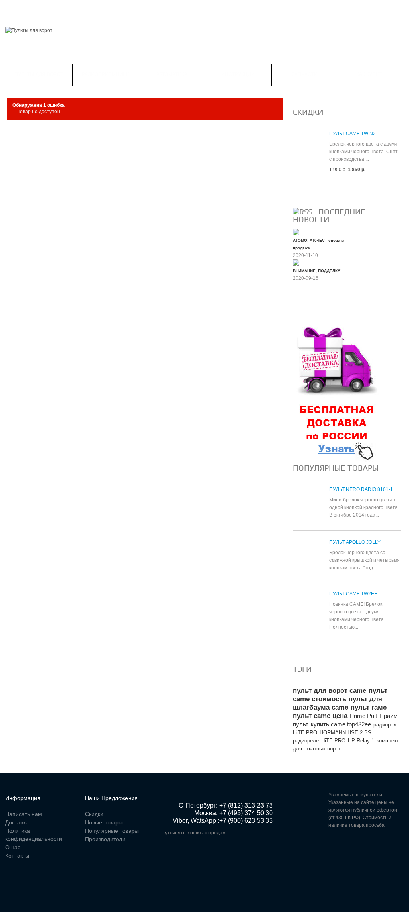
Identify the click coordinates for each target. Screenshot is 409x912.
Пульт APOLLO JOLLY (355, 542)
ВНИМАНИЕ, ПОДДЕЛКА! (317, 271)
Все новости (314, 305)
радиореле (306, 741)
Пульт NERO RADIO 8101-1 (361, 489)
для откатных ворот (317, 749)
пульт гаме (369, 707)
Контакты (180, 9)
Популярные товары (336, 468)
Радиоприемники (105, 74)
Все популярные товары (331, 646)
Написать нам (135, 9)
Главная (16, 9)
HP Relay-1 (361, 741)
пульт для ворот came (329, 690)
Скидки (49, 9)
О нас (12, 847)
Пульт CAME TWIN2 (352, 133)
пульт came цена (320, 716)
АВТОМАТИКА (171, 74)
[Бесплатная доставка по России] (337, 328)
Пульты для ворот (38, 74)
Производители (105, 839)
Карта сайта (220, 9)
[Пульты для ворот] (28, 30)
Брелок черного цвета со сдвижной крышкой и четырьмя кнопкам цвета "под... (364, 560)
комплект (388, 741)
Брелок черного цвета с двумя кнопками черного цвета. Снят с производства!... (363, 151)
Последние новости (329, 215)
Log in (399, 10)
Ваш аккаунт (87, 9)
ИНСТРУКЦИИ (238, 74)
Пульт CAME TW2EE (353, 594)
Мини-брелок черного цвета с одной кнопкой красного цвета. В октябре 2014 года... (364, 507)
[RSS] (302, 211)
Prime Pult (363, 715)
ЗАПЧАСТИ (305, 74)
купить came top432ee (341, 724)
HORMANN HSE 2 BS (345, 733)
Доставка (17, 822)
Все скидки (312, 188)
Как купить (370, 74)
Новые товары (104, 822)
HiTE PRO (333, 741)
